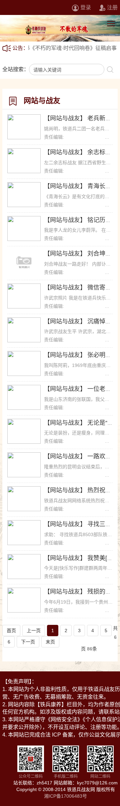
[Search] (110, 69)
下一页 (28, 641)
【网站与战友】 (65, 118)
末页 (50, 641)
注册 (112, 7)
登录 (85, 7)
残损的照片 (102, 591)
